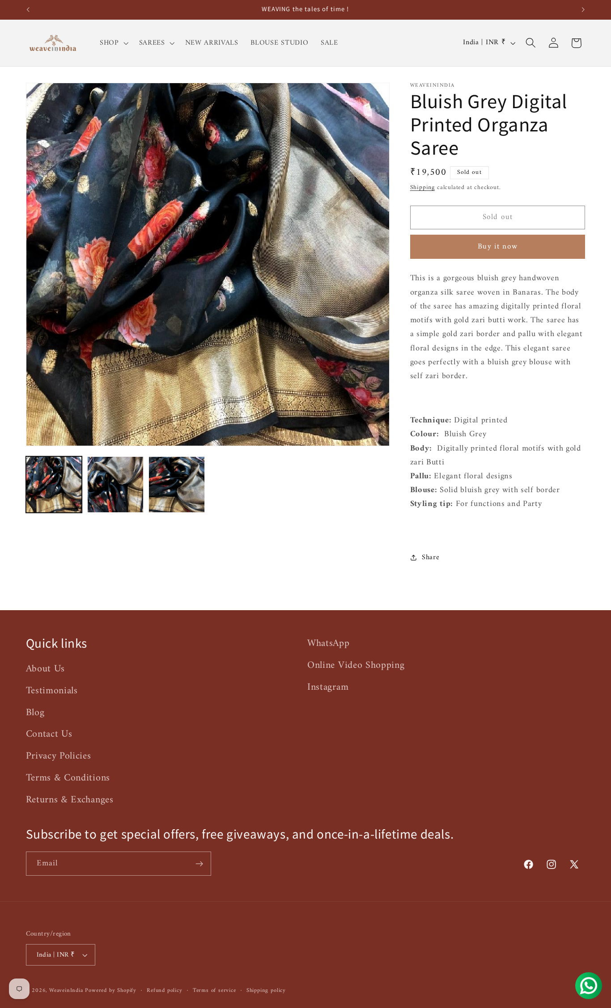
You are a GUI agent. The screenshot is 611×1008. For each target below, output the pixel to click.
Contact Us (49, 734)
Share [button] (430, 557)
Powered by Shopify (110, 990)
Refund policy (164, 990)
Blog (35, 712)
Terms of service (214, 990)
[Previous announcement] (28, 10)
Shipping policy (266, 990)
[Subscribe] (199, 864)
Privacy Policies (58, 756)
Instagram (327, 687)
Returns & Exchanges (70, 800)
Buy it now (498, 246)
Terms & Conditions (68, 778)
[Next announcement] (583, 10)
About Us (45, 669)
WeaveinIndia (66, 990)
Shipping (422, 187)
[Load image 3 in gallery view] (177, 484)
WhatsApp (328, 643)
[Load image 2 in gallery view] (115, 484)
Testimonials (52, 691)
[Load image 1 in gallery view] (54, 484)
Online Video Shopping (356, 665)
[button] (113, 43)
